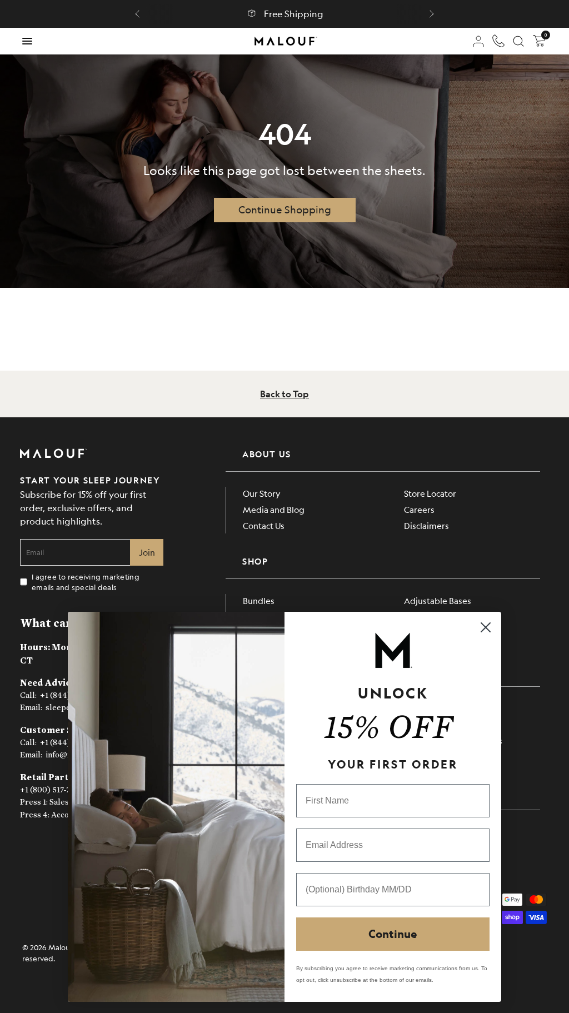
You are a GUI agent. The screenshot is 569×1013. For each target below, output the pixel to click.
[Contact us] (498, 41)
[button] (137, 14)
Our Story (262, 493)
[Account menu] (478, 41)
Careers (419, 509)
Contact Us (263, 525)
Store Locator (430, 493)
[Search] (518, 41)
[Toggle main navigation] (27, 41)
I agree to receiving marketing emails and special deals (85, 582)
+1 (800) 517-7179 (51, 790)
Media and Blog (274, 509)
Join (147, 552)
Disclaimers (426, 525)
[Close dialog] (486, 627)
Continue (392, 934)
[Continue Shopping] (285, 210)
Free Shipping (293, 14)
